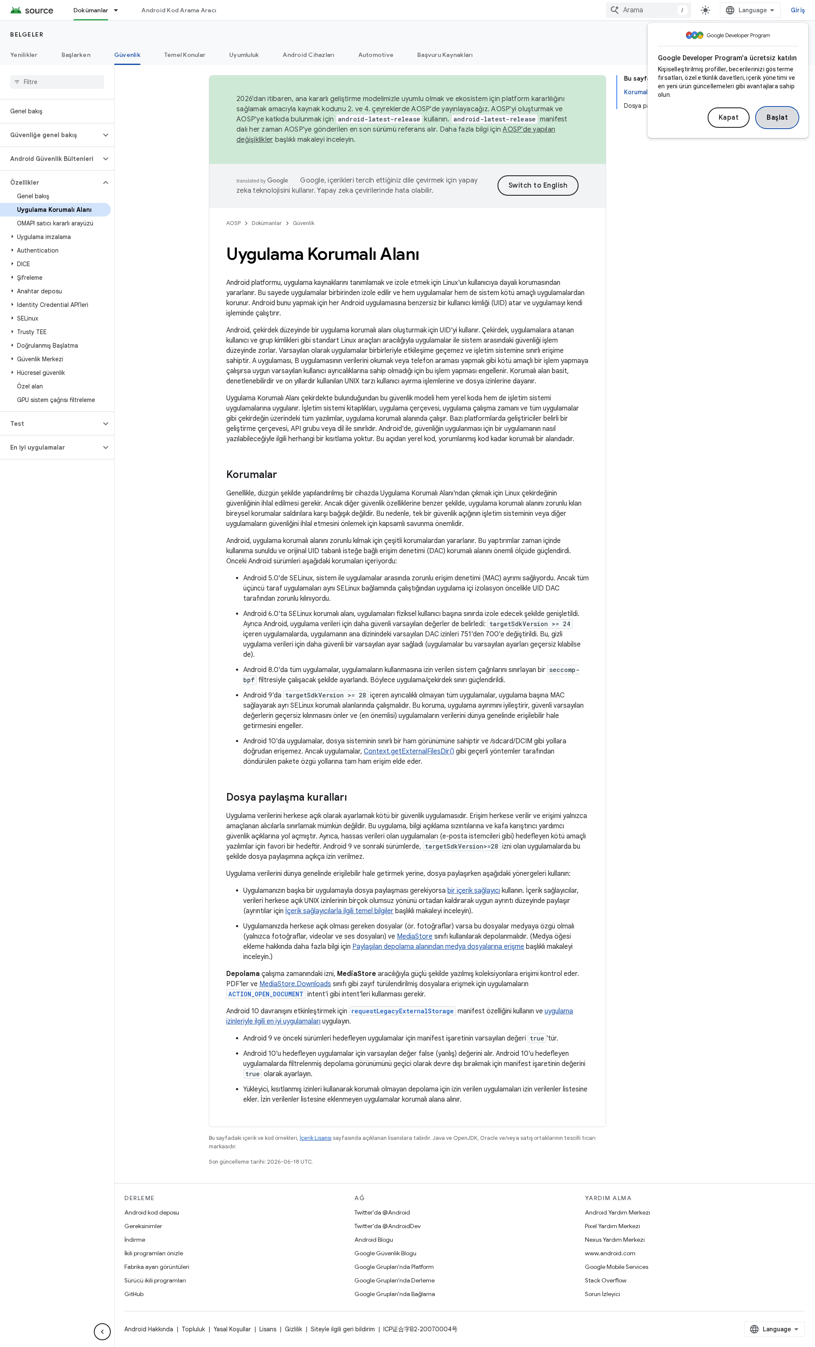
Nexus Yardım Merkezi (615, 1239)
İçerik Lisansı (316, 1138)
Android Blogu (373, 1239)
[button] (50, 135)
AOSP (233, 223)
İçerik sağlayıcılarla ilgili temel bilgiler (339, 911)
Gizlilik (293, 1329)
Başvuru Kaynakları (445, 55)
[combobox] (648, 10)
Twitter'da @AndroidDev (387, 1226)
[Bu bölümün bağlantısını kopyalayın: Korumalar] (285, 475)
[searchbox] (57, 82)
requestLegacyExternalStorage (402, 1011)
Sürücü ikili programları (155, 1280)
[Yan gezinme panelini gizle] (102, 1331)
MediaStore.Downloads (295, 984)
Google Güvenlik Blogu (385, 1253)
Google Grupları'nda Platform (394, 1267)
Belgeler (26, 34)
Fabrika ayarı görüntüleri (156, 1267)
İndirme (134, 1239)
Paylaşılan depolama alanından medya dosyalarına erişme (438, 946)
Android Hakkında (148, 1329)
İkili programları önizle (153, 1253)
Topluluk (193, 1329)
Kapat (729, 117)
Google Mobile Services (616, 1267)
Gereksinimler (143, 1226)
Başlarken (76, 55)
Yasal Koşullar (232, 1329)
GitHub (133, 1294)
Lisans (267, 1329)
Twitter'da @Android (382, 1212)
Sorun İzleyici (602, 1294)
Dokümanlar (91, 10)
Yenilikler (24, 55)
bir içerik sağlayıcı (473, 890)
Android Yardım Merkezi (617, 1212)
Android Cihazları (308, 55)
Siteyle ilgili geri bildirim (343, 1329)
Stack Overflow (606, 1280)
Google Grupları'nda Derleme (394, 1280)
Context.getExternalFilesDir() (409, 751)
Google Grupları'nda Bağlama (394, 1294)
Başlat (777, 117)
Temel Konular (184, 55)
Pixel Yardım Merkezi (612, 1226)
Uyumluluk (244, 55)
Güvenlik (127, 55)
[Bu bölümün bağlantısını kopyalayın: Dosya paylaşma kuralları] (355, 798)
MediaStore (415, 936)
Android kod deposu (151, 1212)
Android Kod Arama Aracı (178, 10)
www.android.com (610, 1253)
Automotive (376, 55)
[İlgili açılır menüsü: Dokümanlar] (119, 10)
